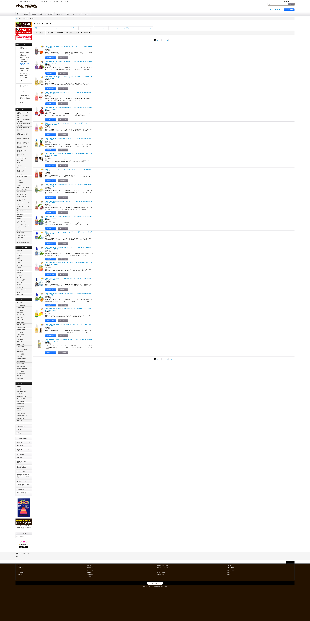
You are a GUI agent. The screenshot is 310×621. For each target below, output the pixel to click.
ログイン (271, 9)
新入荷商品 (89, 572)
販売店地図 (19, 457)
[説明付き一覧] (90, 32)
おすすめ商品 (90, 574)
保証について (20, 445)
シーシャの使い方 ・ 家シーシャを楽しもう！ (23, 485)
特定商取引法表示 (21, 426)
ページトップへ (291, 562)
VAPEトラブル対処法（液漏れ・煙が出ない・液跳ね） (23, 476)
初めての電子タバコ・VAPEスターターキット (23, 466)
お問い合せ (19, 433)
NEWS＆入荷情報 (230, 567)
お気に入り (20, 574)
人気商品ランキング (91, 576)
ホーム (19, 565)
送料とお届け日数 (21, 454)
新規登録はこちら (278, 9)
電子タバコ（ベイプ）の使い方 (23, 450)
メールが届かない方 (21, 438)
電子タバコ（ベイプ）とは (23, 442)
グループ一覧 (90, 570)
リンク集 (228, 574)
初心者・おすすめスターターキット (23, 462)
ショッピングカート (22, 572)
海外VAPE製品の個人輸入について (23, 493)
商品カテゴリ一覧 (90, 567)
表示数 (37, 32)
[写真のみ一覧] (87, 32)
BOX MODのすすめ (21, 471)
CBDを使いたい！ (21, 489)
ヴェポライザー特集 (21, 481)
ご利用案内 (19, 429)
